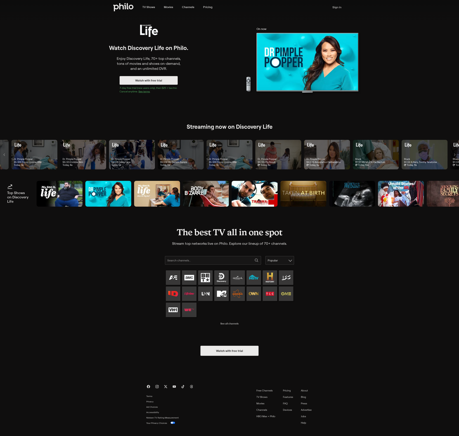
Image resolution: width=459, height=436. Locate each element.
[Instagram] (157, 386)
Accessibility (152, 412)
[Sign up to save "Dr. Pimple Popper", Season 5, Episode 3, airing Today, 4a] (83, 154)
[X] (166, 386)
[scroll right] (455, 155)
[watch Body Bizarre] (206, 194)
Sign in (336, 7)
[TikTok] (183, 386)
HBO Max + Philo (265, 416)
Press (304, 403)
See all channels (229, 323)
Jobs (303, 416)
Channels (188, 7)
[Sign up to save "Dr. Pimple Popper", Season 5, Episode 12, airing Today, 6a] (181, 154)
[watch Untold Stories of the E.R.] (401, 194)
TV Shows (148, 7)
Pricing (207, 7)
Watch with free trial (148, 80)
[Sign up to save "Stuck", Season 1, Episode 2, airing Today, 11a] (425, 154)
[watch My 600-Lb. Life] (59, 194)
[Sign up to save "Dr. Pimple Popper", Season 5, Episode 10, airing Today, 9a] (327, 154)
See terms (144, 91)
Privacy (149, 401)
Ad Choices (152, 407)
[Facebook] (148, 386)
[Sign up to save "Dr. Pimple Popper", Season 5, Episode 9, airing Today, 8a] (278, 154)
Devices (287, 409)
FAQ (285, 403)
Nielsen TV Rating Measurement (162, 417)
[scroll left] (4, 155)
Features (288, 396)
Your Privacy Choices (156, 423)
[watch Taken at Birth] (303, 194)
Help (303, 422)
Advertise (306, 409)
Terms (149, 396)
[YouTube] (174, 386)
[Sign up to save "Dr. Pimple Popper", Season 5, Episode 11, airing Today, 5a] (132, 154)
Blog (303, 396)
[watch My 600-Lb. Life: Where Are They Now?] (157, 194)
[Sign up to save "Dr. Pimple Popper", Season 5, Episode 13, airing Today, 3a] (34, 154)
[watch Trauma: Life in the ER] (255, 194)
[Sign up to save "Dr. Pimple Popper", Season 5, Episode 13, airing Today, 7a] (229, 154)
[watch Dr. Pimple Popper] (108, 194)
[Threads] (191, 386)
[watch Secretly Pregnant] (352, 194)
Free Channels (264, 390)
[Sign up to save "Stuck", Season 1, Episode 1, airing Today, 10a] (376, 154)
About (304, 390)
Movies (168, 7)
